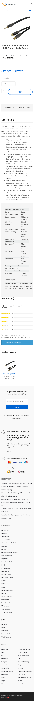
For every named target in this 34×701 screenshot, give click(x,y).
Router (3, 593)
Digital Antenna (6, 555)
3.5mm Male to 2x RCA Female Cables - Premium (16, 56)
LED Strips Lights (7, 577)
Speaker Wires (5, 600)
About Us (4, 649)
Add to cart (20, 91)
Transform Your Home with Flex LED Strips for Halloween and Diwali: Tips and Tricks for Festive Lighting (16, 487)
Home (3, 677)
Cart (2, 655)
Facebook (9, 415)
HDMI (3, 565)
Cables (3, 549)
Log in (3, 627)
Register (4, 624)
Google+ (26, 415)
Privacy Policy (22, 652)
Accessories (5, 530)
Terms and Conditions (25, 671)
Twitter (17, 415)
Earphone (4, 559)
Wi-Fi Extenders (6, 612)
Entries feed (5, 631)
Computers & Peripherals (9, 552)
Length (6, 78)
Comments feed (6, 634)
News (3, 587)
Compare (4, 662)
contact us (5, 665)
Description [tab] (9, 107)
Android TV (5, 536)
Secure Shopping (23, 662)
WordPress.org (6, 637)
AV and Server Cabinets (9, 543)
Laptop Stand (6, 574)
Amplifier (4, 533)
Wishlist (20, 684)
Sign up (17, 407)
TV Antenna (5, 606)
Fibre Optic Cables (7, 562)
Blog (2, 652)
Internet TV (5, 571)
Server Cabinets (6, 596)
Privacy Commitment (25, 649)
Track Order (21, 674)
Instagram (17, 418)
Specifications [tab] (25, 107)
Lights (3, 581)
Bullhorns (4, 546)
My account (5, 684)
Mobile (3, 584)
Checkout (4, 658)
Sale (19, 658)
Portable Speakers (7, 590)
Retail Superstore (23, 655)
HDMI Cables (5, 568)
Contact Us (5, 668)
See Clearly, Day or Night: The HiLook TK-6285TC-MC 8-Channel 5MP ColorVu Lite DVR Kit (16, 502)
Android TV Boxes (7, 540)
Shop (19, 665)
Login (3, 681)
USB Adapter (5, 609)
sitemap (20, 668)
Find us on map (15, 452)
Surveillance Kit (6, 603)
